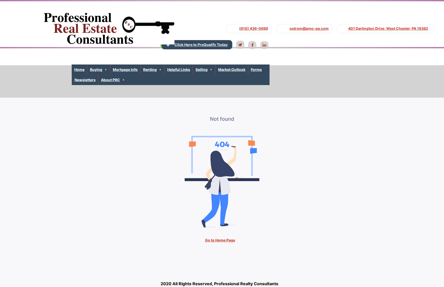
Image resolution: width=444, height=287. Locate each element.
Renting (150, 69)
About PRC (110, 80)
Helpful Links (178, 69)
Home (79, 69)
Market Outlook (231, 69)
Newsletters (85, 80)
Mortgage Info (125, 69)
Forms (256, 69)
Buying (96, 69)
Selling (202, 69)
